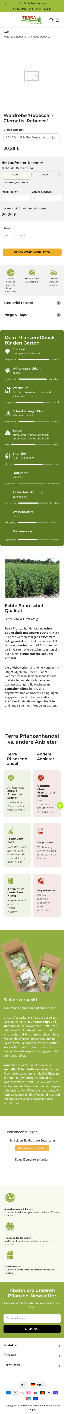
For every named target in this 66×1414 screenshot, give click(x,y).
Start (6, 31)
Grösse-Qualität (14, 129)
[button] (6, 19)
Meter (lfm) (10, 192)
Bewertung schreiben (32, 1148)
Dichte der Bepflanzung (17, 168)
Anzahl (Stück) (43, 192)
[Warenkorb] (57, 20)
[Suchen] (51, 20)
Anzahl (8, 228)
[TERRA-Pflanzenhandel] (32, 19)
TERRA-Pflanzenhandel (35, 1405)
